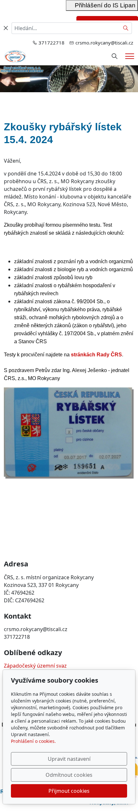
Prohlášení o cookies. (33, 741)
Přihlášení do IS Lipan (101, 5)
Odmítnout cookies (69, 774)
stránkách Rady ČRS (96, 354)
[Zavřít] (6, 28)
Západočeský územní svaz (35, 665)
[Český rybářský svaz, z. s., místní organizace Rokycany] (15, 55)
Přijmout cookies (69, 790)
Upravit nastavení (69, 758)
